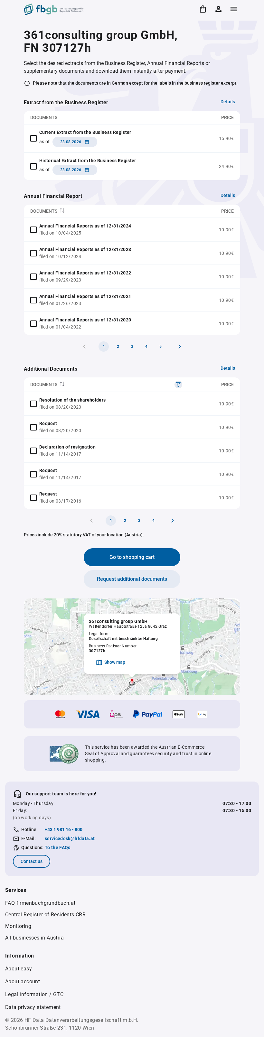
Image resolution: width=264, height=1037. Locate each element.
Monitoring (18, 926)
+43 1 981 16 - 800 (63, 829)
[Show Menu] (233, 9)
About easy (18, 969)
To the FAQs (58, 847)
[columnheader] (111, 211)
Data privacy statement (33, 1007)
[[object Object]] (178, 384)
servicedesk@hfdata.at (70, 838)
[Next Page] (179, 346)
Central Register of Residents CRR (45, 915)
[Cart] (202, 9)
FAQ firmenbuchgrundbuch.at (40, 903)
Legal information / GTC (34, 994)
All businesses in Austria (34, 938)
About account (22, 981)
